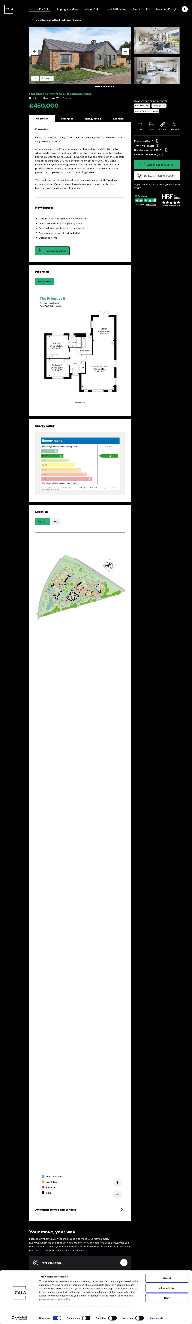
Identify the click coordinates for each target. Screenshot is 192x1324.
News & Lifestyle (167, 9)
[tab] (97, 86)
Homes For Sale (39, 9)
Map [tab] (56, 521)
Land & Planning (116, 9)
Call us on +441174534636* (160, 176)
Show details (156, 1318)
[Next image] (125, 51)
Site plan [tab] (42, 521)
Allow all (166, 1278)
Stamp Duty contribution (146, 111)
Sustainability (141, 9)
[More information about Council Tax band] (161, 154)
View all (48, 78)
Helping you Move (67, 9)
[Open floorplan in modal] (80, 350)
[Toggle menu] (8, 672)
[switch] (86, 1318)
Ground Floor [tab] (44, 281)
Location (118, 118)
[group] (80, 55)
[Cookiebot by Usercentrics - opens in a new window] (19, 1318)
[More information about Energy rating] (157, 141)
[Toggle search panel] (8, 653)
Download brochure (55, 250)
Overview (42, 118)
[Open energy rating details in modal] (80, 463)
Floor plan (67, 118)
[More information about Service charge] (166, 150)
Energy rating (93, 118)
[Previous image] (34, 51)
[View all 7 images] (80, 55)
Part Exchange (142, 105)
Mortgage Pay (159, 105)
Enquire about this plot (160, 164)
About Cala (92, 9)
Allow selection (167, 1288)
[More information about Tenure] (157, 145)
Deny (167, 1298)
